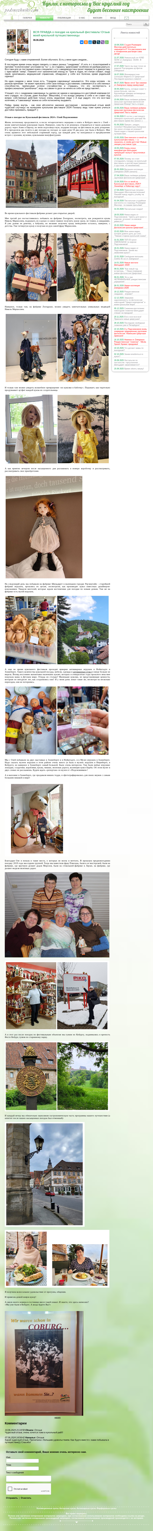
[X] (94, 42)
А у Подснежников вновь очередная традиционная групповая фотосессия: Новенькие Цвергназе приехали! (130, 332)
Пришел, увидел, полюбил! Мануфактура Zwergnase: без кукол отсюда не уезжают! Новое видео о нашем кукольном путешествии (130, 129)
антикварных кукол (82, 672)
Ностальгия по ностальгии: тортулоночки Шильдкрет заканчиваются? (127, 362)
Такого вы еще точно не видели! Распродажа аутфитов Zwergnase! (130, 68)
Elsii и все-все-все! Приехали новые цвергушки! (127, 318)
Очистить (26, 1498)
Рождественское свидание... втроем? (126, 293)
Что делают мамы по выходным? (128, 349)
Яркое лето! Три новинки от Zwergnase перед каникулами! (130, 84)
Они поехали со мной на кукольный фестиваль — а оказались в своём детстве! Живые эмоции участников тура (130, 140)
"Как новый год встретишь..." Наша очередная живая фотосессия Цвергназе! (128, 271)
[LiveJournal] (98, 42)
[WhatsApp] (107, 42)
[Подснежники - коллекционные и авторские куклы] (21, 13)
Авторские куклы (67, 1508)
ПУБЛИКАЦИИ (64, 18)
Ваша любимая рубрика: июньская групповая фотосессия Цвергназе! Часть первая (130, 110)
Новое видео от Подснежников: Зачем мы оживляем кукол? (126, 250)
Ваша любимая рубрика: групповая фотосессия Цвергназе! (130, 176)
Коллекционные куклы (48, 1508)
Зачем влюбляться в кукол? (128, 355)
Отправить (12, 1498)
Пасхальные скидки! (128, 209)
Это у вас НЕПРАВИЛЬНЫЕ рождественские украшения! (130, 279)
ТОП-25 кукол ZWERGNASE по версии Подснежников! (125, 242)
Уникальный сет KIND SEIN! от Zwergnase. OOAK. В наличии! (129, 60)
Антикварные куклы (86, 1508)
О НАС (82, 18)
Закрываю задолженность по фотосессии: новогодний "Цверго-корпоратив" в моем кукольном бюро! (129, 301)
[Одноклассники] (86, 42)
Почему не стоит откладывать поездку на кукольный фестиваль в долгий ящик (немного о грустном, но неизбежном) (130, 162)
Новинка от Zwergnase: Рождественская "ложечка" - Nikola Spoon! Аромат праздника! (130, 342)
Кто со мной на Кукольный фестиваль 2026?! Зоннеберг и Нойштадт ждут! (127, 183)
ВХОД (113, 18)
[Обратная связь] (126, 18)
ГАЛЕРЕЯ (27, 18)
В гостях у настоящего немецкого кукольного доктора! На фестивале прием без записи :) (129, 118)
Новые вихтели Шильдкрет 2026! (126, 264)
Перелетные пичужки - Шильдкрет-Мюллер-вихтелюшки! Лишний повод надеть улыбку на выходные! (129, 193)
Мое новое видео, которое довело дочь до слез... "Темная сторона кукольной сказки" (130, 233)
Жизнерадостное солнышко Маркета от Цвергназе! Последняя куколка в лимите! (129, 76)
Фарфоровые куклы (106, 1508)
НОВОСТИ (44, 18)
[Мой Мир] (90, 42)
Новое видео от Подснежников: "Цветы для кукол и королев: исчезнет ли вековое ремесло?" (130, 218)
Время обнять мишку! (129, 369)
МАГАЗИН (97, 18)
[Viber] (102, 42)
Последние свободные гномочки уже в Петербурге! (129, 324)
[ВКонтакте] (82, 42)
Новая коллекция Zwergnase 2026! (127, 286)
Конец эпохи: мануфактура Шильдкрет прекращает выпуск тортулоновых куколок (129, 151)
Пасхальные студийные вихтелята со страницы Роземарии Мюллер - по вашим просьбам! (130, 202)
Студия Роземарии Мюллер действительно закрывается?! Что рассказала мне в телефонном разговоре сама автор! (130, 49)
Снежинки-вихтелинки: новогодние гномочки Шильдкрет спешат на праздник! (129, 310)
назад (58, 1417)
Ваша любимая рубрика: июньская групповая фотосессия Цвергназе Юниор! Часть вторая (130, 101)
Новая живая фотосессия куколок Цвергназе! (128, 226)
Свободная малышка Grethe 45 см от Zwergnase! (128, 257)
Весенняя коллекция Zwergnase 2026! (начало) (128, 170)
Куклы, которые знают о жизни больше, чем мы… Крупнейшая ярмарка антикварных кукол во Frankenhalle (130, 92)
